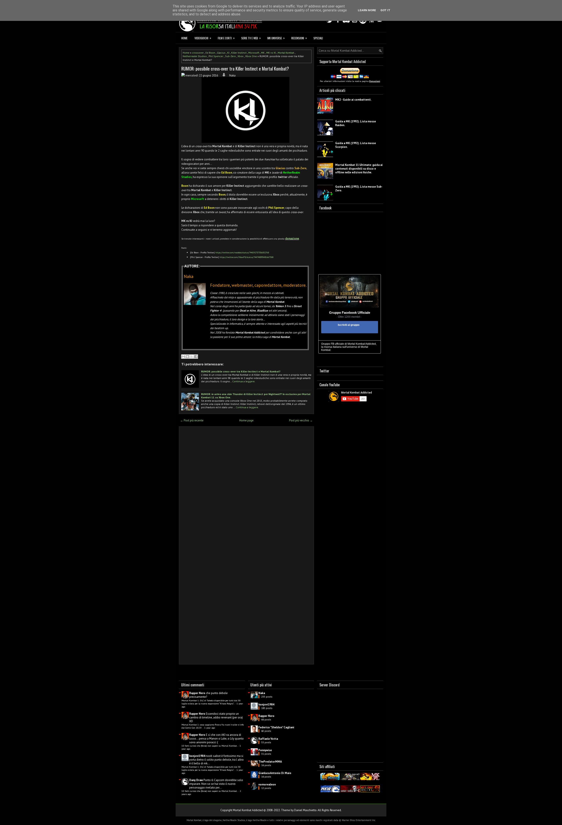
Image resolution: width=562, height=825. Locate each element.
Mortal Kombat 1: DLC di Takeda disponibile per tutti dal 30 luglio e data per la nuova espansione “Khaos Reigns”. (211, 702)
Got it (385, 10)
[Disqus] (246, 487)
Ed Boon (210, 52)
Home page (246, 420)
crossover (198, 52)
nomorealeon (267, 784)
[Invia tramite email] (183, 356)
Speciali (318, 38)
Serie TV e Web (251, 38)
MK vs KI (271, 52)
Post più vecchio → (301, 420)
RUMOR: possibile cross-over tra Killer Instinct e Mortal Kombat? (235, 68)
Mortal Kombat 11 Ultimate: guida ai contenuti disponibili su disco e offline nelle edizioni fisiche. (359, 168)
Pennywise (265, 750)
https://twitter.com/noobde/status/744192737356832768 (242, 252)
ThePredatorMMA (270, 761)
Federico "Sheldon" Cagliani (276, 727)
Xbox (240, 56)
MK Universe (276, 38)
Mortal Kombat (286, 52)
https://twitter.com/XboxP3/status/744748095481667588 (246, 257)
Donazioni (374, 81)
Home (184, 38)
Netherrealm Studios (195, 56)
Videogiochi (203, 38)
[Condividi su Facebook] (196, 356)
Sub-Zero (230, 56)
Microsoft (253, 52)
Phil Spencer (216, 56)
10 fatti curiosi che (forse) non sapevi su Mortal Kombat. (210, 745)
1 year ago (209, 727)
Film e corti (226, 38)
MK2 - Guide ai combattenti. (353, 100)
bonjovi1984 (197, 756)
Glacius (221, 52)
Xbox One (251, 56)
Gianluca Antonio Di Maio (274, 773)
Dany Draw (196, 780)
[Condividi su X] (191, 356)
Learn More (367, 10)
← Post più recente (192, 420)
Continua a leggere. (243, 381)
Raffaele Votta (268, 739)
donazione (292, 238)
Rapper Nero (197, 693)
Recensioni (299, 38)
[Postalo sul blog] (187, 356)
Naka (261, 693)
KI (228, 52)
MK (263, 52)
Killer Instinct (239, 52)
